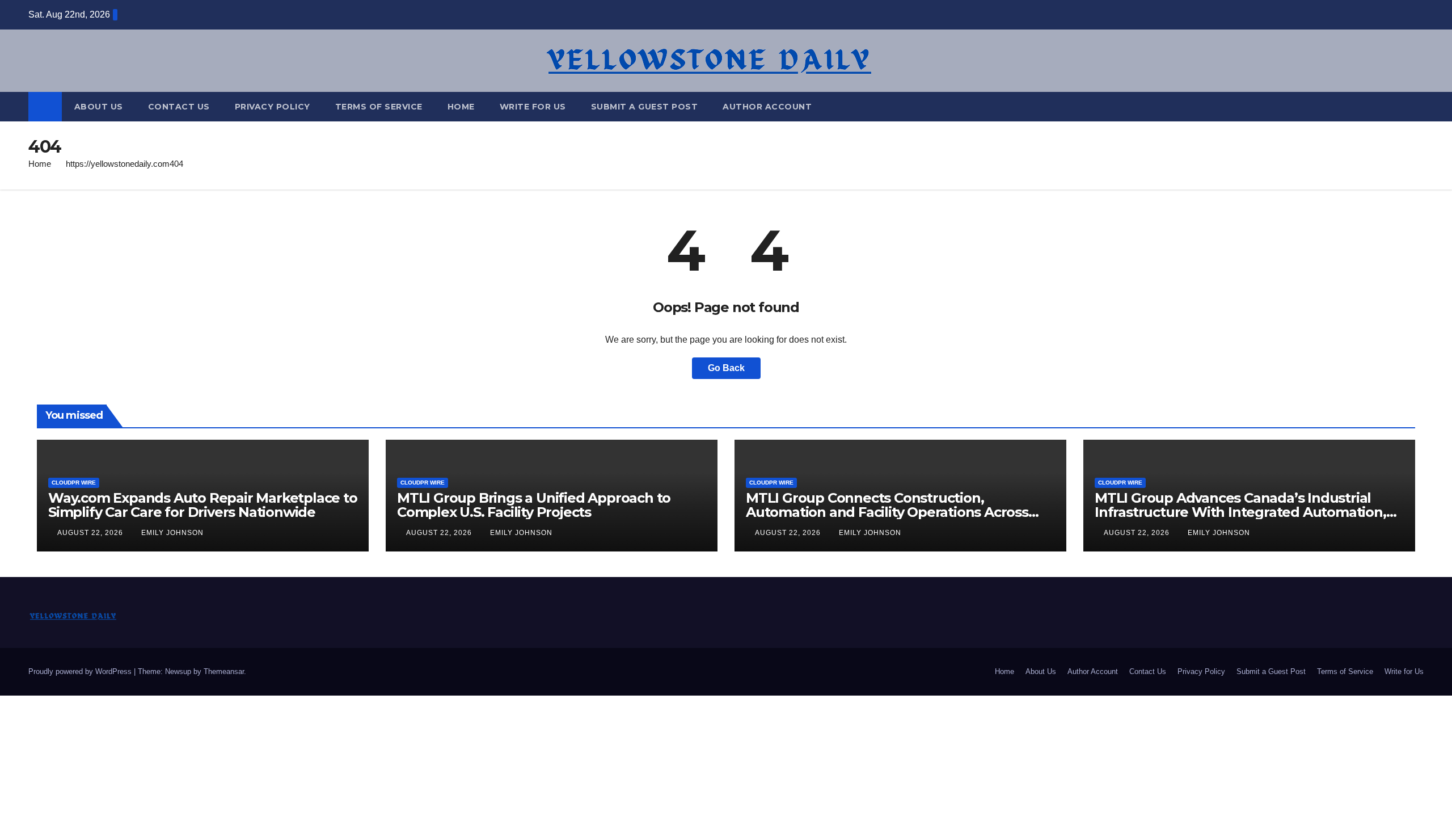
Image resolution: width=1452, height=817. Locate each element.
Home (461, 107)
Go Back (726, 368)
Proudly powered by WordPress (81, 671)
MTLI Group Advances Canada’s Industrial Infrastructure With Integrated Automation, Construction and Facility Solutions (1240, 512)
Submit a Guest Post (644, 107)
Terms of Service (379, 107)
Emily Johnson (172, 533)
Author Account (767, 107)
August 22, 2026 (91, 533)
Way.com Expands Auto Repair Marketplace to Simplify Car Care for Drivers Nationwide (202, 505)
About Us (98, 107)
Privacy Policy (272, 107)
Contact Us (179, 107)
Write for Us (533, 107)
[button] (1415, 106)
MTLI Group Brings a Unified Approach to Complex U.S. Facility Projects (533, 505)
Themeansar (224, 671)
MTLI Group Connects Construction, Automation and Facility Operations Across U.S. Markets (887, 512)
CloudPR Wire (74, 482)
